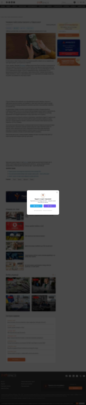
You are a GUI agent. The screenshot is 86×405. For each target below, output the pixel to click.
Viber (51, 206)
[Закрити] (57, 192)
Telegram (37, 206)
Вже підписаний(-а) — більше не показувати (43, 210)
